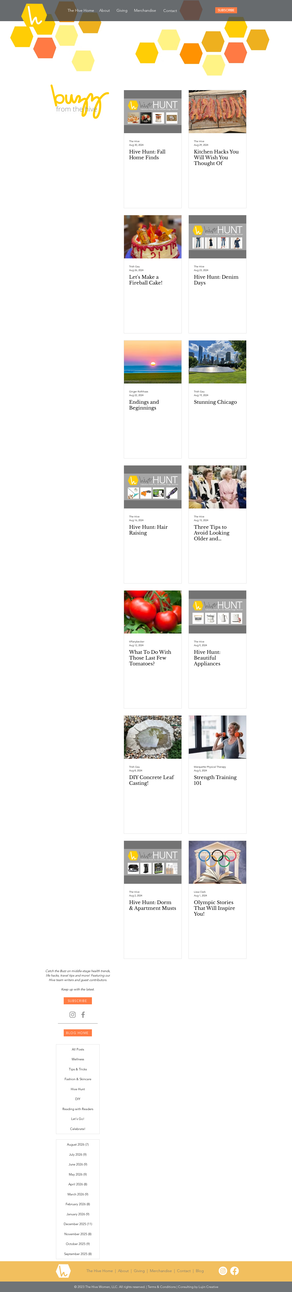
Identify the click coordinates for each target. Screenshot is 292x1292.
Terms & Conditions (162, 1287)
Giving (139, 1270)
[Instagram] (72, 1015)
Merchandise (161, 1270)
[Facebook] (83, 1015)
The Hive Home (100, 1270)
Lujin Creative (208, 1287)
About (123, 1270)
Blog (200, 1270)
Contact (184, 1270)
